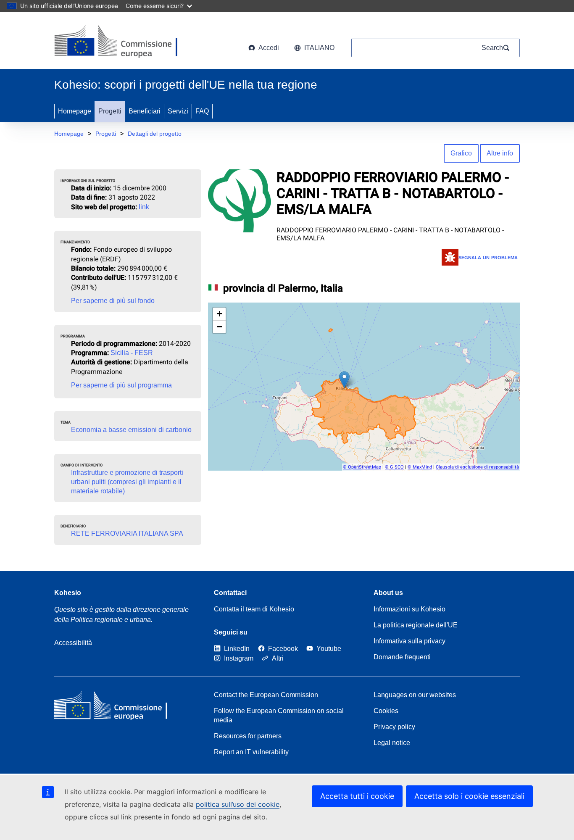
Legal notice (392, 742)
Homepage (74, 111)
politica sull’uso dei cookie (237, 804)
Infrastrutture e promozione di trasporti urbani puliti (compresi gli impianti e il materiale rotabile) (127, 482)
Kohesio (67, 592)
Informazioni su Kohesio (409, 609)
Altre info (500, 153)
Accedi (268, 47)
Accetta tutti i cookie (357, 796)
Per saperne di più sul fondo (113, 300)
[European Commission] (121, 42)
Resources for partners (248, 736)
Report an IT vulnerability (251, 752)
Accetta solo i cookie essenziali (469, 796)
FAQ (202, 111)
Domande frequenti (402, 657)
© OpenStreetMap (362, 467)
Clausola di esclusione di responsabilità (477, 467)
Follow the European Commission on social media (279, 715)
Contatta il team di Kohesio (254, 609)
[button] (344, 379)
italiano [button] (319, 47)
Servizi (178, 111)
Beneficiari (145, 111)
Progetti (109, 111)
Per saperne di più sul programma (121, 385)
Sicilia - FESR (132, 352)
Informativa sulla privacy (409, 641)
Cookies (386, 710)
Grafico (461, 153)
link (144, 207)
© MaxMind (420, 467)
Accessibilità (73, 642)
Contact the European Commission (266, 694)
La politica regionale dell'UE (416, 625)
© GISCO (394, 467)
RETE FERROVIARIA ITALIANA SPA (127, 533)
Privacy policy (394, 726)
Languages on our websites (415, 694)
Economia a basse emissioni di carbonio (131, 429)
